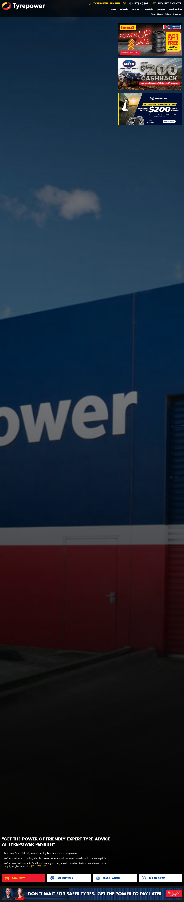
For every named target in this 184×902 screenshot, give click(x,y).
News (160, 14)
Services (136, 9)
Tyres (113, 9)
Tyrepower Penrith (106, 3)
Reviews (177, 14)
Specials (148, 9)
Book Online (175, 9)
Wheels (124, 9)
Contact (161, 9)
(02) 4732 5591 (138, 3)
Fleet (153, 14)
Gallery (168, 14)
